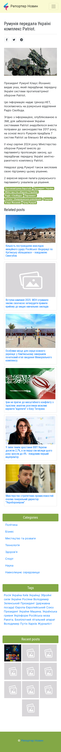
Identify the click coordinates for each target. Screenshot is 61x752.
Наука (9, 565)
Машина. (36, 611)
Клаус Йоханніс (13, 202)
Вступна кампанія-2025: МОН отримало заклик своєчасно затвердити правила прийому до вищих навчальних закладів (27, 303)
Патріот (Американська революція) (23, 199)
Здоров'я (11, 552)
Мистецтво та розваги (20, 538)
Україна (17, 595)
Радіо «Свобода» (14, 195)
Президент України (43, 188)
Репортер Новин (23, 6)
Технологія (12, 545)
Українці (34, 595)
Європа (20, 607)
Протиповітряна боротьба (18, 188)
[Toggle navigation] (53, 6)
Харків (32, 623)
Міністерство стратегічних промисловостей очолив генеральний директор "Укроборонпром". (29, 499)
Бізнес (9, 531)
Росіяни (27, 599)
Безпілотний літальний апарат (35, 619)
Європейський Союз (40, 607)
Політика (11, 524)
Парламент (30, 195)
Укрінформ (21, 615)
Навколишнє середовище (22, 572)
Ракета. (9, 619)
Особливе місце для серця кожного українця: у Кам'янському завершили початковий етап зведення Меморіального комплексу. (29, 355)
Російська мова (39, 615)
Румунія (48, 199)
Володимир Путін (15, 623)
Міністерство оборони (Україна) (21, 192)
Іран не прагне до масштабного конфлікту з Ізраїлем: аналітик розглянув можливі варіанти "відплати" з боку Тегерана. (30, 405)
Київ (25, 595)
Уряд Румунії (29, 202)
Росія (7, 595)
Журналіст (45, 623)
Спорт (9, 558)
